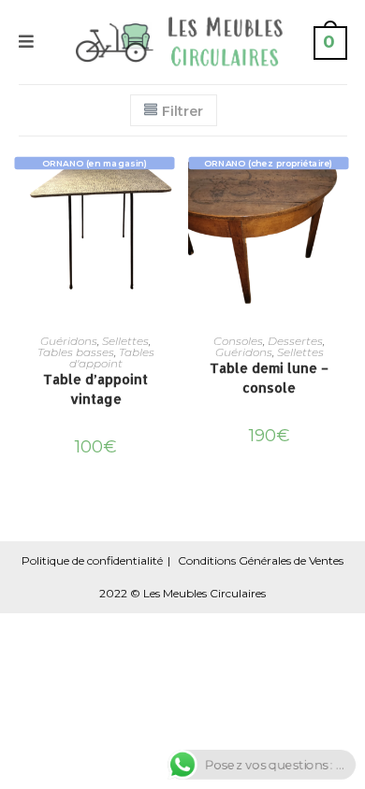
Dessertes (295, 341)
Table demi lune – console (269, 377)
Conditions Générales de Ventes (260, 560)
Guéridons (68, 341)
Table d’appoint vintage (95, 389)
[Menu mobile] (27, 42)
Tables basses (75, 352)
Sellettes (125, 341)
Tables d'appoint (111, 357)
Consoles (238, 341)
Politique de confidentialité (92, 560)
